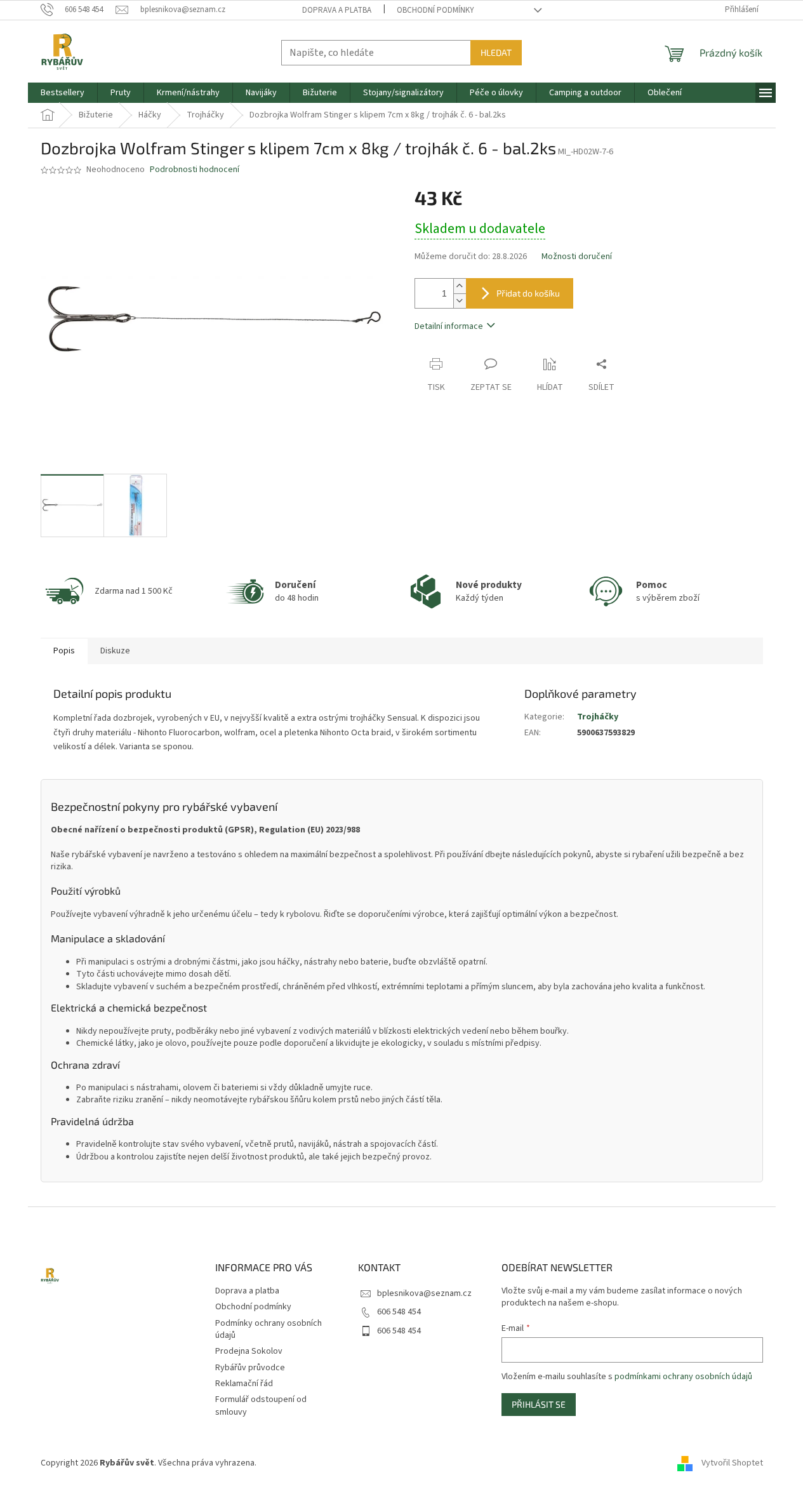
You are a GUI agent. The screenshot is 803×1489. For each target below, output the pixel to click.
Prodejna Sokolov (248, 1351)
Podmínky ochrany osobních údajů (268, 1329)
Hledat (496, 52)
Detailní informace (449, 326)
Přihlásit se (539, 1404)
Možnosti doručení (576, 257)
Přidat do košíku (528, 293)
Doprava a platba (336, 10)
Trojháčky (597, 717)
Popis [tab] (64, 650)
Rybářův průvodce (250, 1367)
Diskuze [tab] (115, 650)
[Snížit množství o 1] (459, 300)
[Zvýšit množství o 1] (459, 286)
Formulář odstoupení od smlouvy (261, 1405)
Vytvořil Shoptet (732, 1463)
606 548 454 (399, 1311)
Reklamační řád (244, 1383)
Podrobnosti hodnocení (194, 170)
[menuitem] (62, 93)
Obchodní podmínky (435, 10)
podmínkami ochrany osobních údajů (683, 1376)
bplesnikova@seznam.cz (424, 1293)
